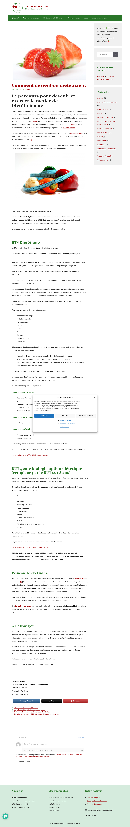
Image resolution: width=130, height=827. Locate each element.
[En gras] (24, 750)
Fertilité (100, 113)
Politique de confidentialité (67, 423)
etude (38, 710)
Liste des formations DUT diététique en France (30, 547)
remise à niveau (76, 133)
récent (71, 124)
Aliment (100, 98)
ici (31, 140)
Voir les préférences (86, 415)
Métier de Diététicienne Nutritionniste (26, 708)
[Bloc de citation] (40, 750)
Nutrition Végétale (104, 129)
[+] (51, 750)
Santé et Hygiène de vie (106, 149)
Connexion (80, 738)
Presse (100, 137)
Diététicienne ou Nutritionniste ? (53, 18)
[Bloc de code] (43, 750)
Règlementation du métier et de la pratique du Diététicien (32, 712)
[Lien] (45, 750)
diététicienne (31, 710)
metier (43, 710)
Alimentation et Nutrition (107, 102)
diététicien (22, 710)
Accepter (44, 415)
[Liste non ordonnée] (37, 750)
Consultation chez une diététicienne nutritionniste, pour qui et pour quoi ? (37, 714)
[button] (94, 397)
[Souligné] (29, 750)
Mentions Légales (93, 798)
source (35, 121)
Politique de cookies (65, 420)
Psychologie (102, 141)
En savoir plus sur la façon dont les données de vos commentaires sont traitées (49, 756)
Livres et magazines (105, 117)
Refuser (65, 415)
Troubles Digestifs (104, 156)
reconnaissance (69, 128)
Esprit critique (102, 109)
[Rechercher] (115, 54)
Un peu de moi (102, 160)
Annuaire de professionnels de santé (95, 18)
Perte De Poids (103, 132)
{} (48, 750)
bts (15, 710)
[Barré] (32, 750)
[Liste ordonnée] (35, 750)
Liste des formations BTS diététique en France (30, 455)
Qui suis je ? (15, 18)
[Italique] (27, 750)
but (18, 710)
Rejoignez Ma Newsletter (31, 18)
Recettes (100, 145)
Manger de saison (74, 18)
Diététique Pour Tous (37, 6)
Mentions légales (64, 427)
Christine (100, 76)
